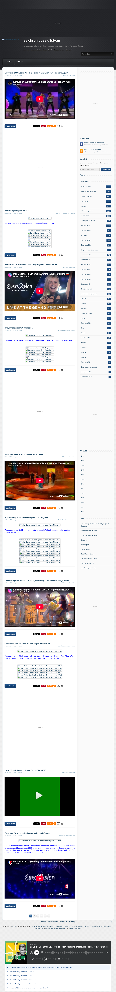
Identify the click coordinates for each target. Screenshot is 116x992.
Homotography (85, 549)
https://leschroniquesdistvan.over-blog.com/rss (97, 152)
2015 (82, 479)
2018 (82, 465)
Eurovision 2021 (86, 372)
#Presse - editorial (70, 330)
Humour (83, 342)
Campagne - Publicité (88, 221)
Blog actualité (85, 284)
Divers (83, 333)
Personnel (84, 308)
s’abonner (38, 959)
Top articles (58, 926)
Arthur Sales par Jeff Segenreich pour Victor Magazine (26, 518)
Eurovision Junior (86, 377)
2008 (82, 512)
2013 (82, 488)
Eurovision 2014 (86, 264)
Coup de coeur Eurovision (89, 250)
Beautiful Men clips (87, 289)
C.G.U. (87, 926)
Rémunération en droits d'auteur (101, 926)
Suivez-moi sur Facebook (94, 143)
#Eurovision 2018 (70, 835)
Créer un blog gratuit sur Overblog (42, 926)
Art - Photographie (87, 211)
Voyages (83, 352)
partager (51, 959)
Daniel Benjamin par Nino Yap (17, 211)
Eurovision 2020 (86, 362)
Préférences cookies (75, 928)
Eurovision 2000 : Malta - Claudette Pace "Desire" (24, 454)
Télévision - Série (86, 313)
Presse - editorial (86, 196)
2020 (82, 456)
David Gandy (85, 216)
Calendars (84, 347)
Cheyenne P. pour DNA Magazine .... (19, 328)
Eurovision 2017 (86, 269)
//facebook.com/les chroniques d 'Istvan (96, 145)
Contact (20, 62)
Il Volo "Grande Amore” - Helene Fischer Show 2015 (25, 770)
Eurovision (84, 201)
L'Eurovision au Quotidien (89, 535)
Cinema (83, 303)
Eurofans (84, 540)
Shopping (84, 357)
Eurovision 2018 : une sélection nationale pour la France (27, 833)
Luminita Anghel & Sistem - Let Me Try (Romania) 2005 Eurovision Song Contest (37, 581)
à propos (64, 959)
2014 (82, 484)
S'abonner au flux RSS (92, 150)
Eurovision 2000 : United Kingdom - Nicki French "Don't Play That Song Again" (36, 73)
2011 (82, 498)
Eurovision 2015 (86, 260)
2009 (82, 507)
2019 (82, 461)
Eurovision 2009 (86, 279)
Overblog (72, 921)
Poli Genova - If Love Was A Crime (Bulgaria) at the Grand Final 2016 (32, 265)
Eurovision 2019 (86, 323)
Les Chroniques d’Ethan (88, 568)
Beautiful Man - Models (88, 191)
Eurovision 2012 (86, 245)
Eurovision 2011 (86, 225)
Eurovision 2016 (86, 240)
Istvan (14, 926)
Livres (83, 318)
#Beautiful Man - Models (68, 213)
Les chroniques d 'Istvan (89, 558)
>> (49, 916)
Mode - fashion (86, 186)
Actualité (84, 235)
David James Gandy (87, 554)
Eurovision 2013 (86, 274)
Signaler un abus (77, 926)
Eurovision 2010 (86, 255)
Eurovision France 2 (87, 563)
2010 (82, 502)
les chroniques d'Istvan (41, 40)
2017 (82, 470)
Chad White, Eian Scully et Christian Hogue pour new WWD (28, 644)
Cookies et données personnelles (55, 928)
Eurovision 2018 (86, 230)
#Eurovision (72, 75)
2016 (82, 475)
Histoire (83, 299)
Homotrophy (85, 545)
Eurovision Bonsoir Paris (89, 531)
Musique (83, 206)
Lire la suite (10, 126)
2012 (82, 493)
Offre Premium (38, 928)
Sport (82, 328)
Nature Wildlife (85, 338)
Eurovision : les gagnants (89, 294)
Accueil (9, 62)
